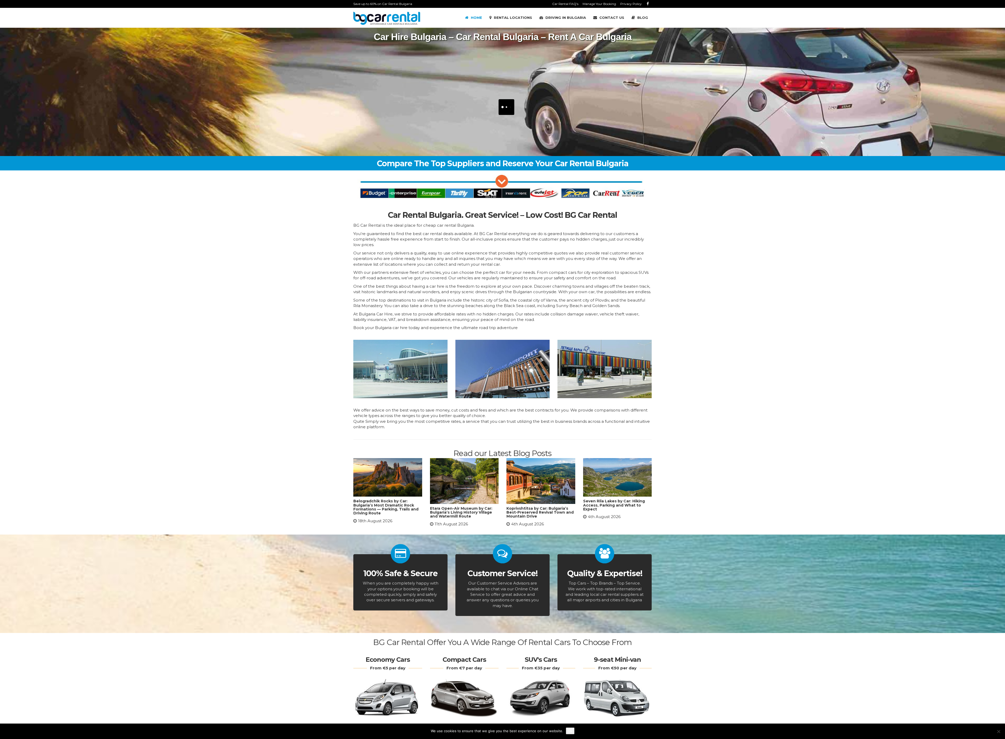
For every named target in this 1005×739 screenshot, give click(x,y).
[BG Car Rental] (387, 18)
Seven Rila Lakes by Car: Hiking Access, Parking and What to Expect (614, 505)
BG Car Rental (493, 233)
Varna (551, 300)
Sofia (503, 300)
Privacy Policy (631, 4)
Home (476, 17)
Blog (642, 17)
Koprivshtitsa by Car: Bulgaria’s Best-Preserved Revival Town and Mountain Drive (540, 512)
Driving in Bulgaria (565, 17)
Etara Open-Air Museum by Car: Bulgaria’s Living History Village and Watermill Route (461, 512)
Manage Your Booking (599, 4)
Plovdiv (602, 300)
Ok (570, 731)
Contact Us (611, 17)
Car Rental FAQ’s (565, 4)
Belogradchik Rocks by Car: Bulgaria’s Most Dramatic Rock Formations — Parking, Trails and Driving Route (385, 507)
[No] (998, 731)
